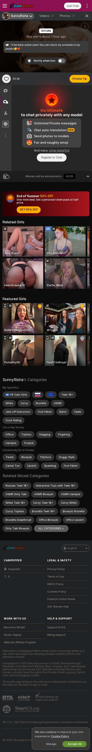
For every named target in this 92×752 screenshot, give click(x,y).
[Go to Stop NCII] (27, 709)
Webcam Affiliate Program (20, 642)
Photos (67, 16)
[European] (51, 394)
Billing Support (56, 634)
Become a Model (14, 627)
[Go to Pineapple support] (7, 709)
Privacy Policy (56, 569)
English (72, 548)
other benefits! (59, 150)
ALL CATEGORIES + (51, 528)
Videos (46, 16)
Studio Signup (12, 634)
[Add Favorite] (6, 78)
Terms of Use (55, 576)
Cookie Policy (60, 736)
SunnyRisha (13, 379)
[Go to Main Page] (27, 5)
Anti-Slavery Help (58, 606)
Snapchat (14, 569)
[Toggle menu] (4, 6)
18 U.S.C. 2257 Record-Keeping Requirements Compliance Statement (45, 722)
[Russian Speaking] (37, 394)
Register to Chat (51, 157)
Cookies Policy (56, 591)
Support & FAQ (56, 627)
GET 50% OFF (29, 209)
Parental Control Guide (61, 599)
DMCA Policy (55, 584)
